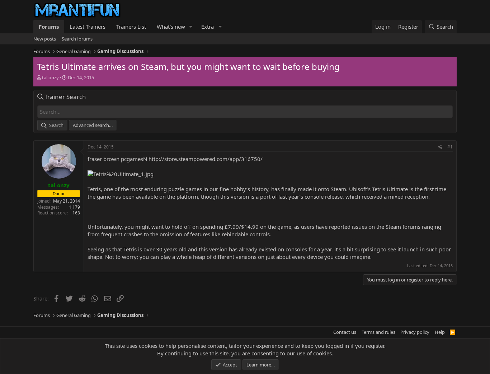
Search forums (77, 38)
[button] (191, 26)
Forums (49, 26)
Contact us (344, 332)
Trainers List (131, 26)
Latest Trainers (87, 26)
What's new (171, 26)
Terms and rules (378, 332)
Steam (338, 189)
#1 (450, 147)
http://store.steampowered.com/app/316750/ (206, 158)
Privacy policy (414, 332)
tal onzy (50, 77)
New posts (44, 38)
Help (440, 332)
